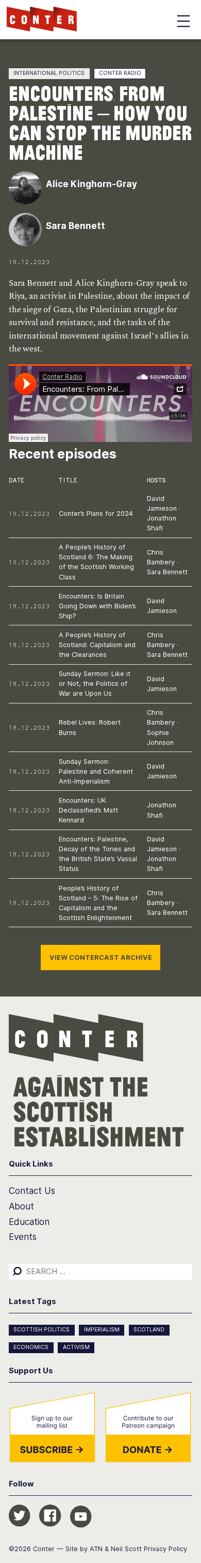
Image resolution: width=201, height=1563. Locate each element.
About (21, 1206)
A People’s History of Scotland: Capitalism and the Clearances (97, 644)
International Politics (49, 73)
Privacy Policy (165, 1549)
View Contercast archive (100, 957)
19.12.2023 (29, 513)
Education (29, 1222)
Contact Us (32, 1191)
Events (23, 1237)
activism (76, 1347)
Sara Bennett (167, 572)
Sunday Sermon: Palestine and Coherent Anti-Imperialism (96, 771)
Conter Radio (120, 73)
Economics (30, 1347)
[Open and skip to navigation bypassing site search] (183, 23)
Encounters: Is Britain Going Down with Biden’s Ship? (97, 606)
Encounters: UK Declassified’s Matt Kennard (88, 810)
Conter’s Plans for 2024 (96, 513)
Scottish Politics (41, 1329)
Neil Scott (126, 1549)
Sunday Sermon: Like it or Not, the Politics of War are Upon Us (94, 683)
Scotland (148, 1329)
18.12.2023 (29, 606)
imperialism (102, 1329)
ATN (96, 1549)
